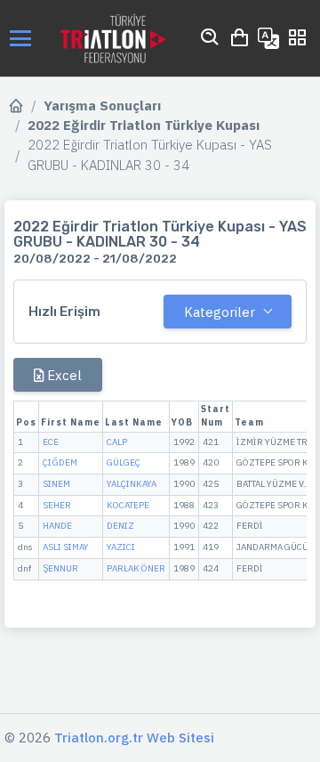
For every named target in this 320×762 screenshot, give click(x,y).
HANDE (57, 525)
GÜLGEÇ (123, 462)
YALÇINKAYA (131, 484)
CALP (117, 442)
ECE (51, 442)
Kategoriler (219, 312)
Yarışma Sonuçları (102, 105)
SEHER (57, 505)
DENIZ (120, 525)
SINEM (56, 484)
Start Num (215, 415)
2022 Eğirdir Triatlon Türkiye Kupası (144, 125)
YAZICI (121, 547)
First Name (70, 422)
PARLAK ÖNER (136, 568)
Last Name (134, 422)
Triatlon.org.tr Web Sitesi (134, 737)
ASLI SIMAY (66, 547)
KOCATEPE (128, 505)
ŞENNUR (60, 568)
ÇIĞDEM (60, 462)
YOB (182, 422)
